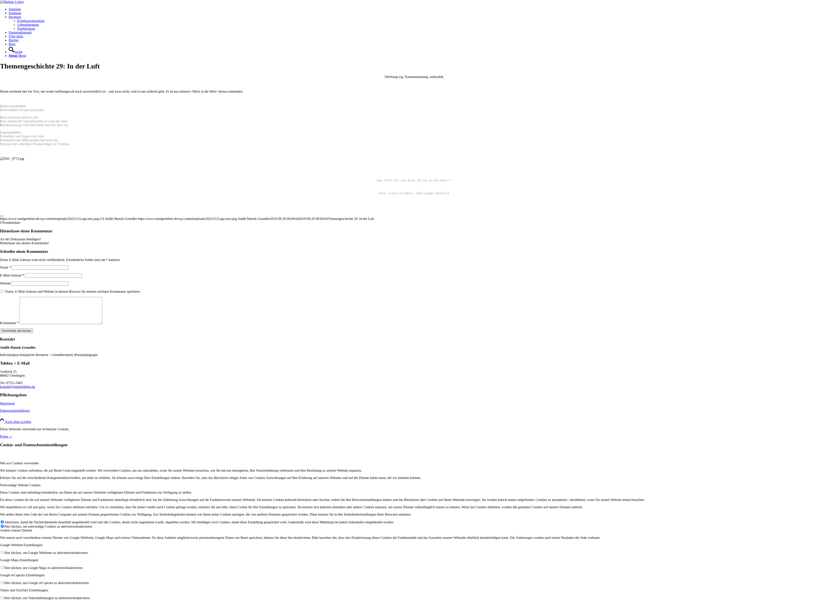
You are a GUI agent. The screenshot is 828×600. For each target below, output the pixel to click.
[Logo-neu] (12, 2)
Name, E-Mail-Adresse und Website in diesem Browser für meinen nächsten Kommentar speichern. (73, 291)
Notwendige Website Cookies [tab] (20, 485)
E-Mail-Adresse (12, 275)
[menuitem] (418, 9)
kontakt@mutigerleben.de (17, 387)
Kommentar (9, 323)
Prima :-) (6, 436)
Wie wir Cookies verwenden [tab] (19, 463)
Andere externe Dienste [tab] (16, 530)
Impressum (7, 403)
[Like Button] (1, 216)
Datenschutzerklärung (15, 410)
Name (5, 267)
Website (5, 283)
